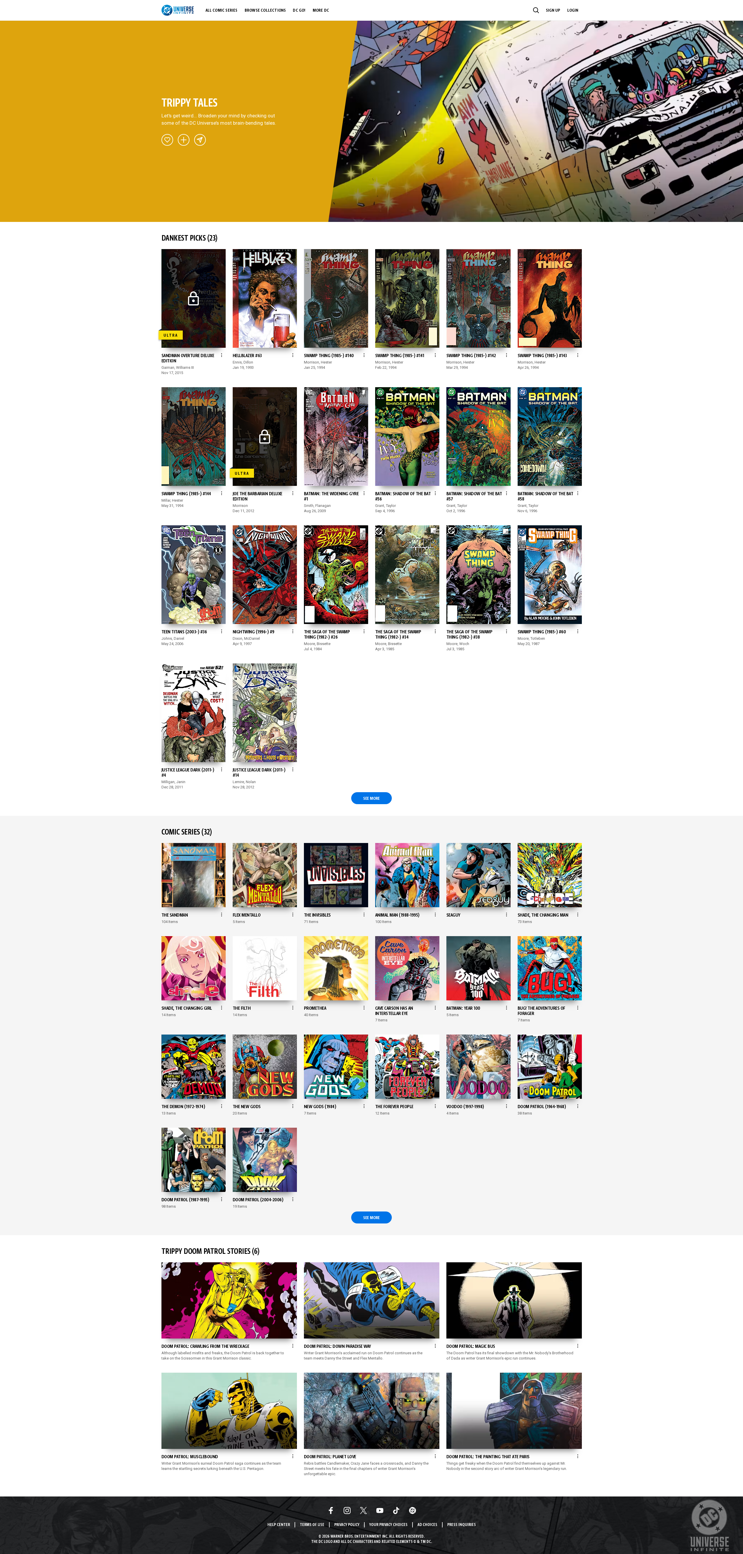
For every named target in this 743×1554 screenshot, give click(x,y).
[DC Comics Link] (412, 1510)
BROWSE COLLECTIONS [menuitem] (265, 10)
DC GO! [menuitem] (299, 10)
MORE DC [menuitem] (321, 10)
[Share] (200, 140)
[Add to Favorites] (167, 140)
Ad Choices (427, 1524)
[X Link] (363, 1510)
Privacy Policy (346, 1524)
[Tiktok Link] (396, 1510)
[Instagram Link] (347, 1510)
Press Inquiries (461, 1524)
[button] (536, 10)
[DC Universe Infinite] (177, 10)
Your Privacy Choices (388, 1524)
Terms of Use (312, 1524)
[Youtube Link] (379, 1510)
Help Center (278, 1524)
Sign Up (553, 10)
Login (572, 10)
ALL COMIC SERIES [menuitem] (222, 10)
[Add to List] (183, 140)
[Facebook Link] (330, 1510)
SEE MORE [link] (371, 798)
